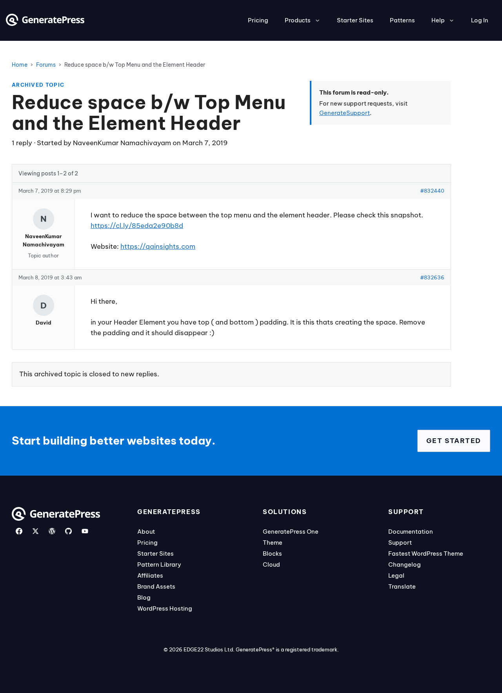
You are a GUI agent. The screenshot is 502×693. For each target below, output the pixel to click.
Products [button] (298, 20)
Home (19, 64)
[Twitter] (35, 531)
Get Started (453, 440)
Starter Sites (355, 20)
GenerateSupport (344, 113)
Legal (396, 575)
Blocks (272, 553)
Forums (46, 64)
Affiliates (150, 575)
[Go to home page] (45, 23)
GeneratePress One (290, 531)
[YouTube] (85, 531)
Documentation (410, 531)
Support (400, 542)
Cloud (271, 564)
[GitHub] (68, 531)
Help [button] (438, 20)
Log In (479, 20)
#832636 (432, 277)
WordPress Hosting (164, 608)
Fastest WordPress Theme (425, 553)
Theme (272, 542)
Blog (144, 597)
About (146, 531)
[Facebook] (19, 531)
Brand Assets (156, 586)
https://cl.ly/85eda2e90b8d (137, 225)
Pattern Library (159, 564)
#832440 (432, 191)
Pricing (258, 20)
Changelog (404, 564)
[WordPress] (52, 531)
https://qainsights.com (157, 246)
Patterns (402, 20)
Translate (402, 586)
